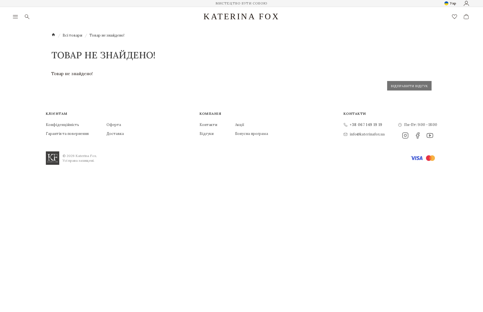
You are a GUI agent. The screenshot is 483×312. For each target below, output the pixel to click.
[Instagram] (405, 135)
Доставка (115, 133)
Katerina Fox (241, 16)
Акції (239, 124)
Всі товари (72, 35)
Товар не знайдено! (106, 35)
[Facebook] (417, 135)
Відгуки (207, 133)
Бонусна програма (251, 133)
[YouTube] (430, 135)
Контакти (208, 124)
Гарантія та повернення (67, 133)
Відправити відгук (409, 86)
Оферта (113, 124)
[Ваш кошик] (466, 16)
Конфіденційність (62, 124)
